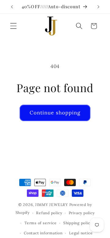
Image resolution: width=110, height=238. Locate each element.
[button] (13, 26)
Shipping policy (77, 223)
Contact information (43, 233)
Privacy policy (82, 213)
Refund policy (49, 213)
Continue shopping (55, 112)
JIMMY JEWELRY (51, 204)
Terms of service (40, 223)
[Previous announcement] (12, 6)
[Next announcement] (98, 6)
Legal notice (81, 233)
